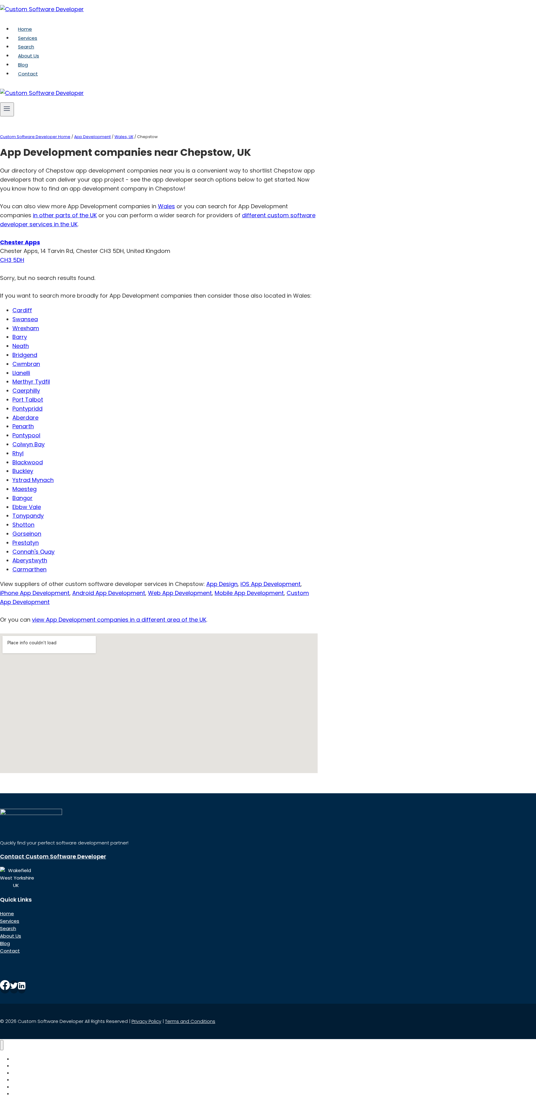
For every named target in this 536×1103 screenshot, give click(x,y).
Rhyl (18, 453)
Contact (28, 73)
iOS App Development (270, 584)
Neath (20, 346)
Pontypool (26, 435)
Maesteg (24, 489)
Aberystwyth (29, 560)
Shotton (23, 525)
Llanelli (21, 373)
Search (26, 46)
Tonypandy (28, 516)
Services (27, 38)
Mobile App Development (249, 593)
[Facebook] (5, 986)
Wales (166, 206)
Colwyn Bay (28, 444)
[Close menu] (1, 1045)
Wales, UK (123, 136)
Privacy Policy (146, 1021)
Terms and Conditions (190, 1021)
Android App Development (108, 593)
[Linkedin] (21, 986)
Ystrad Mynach (33, 480)
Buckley (22, 471)
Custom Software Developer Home (35, 136)
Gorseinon (26, 534)
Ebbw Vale (26, 507)
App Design (222, 584)
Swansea (25, 319)
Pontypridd (27, 408)
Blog (23, 64)
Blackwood (27, 462)
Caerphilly (26, 390)
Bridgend (24, 355)
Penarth (23, 426)
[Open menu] (7, 109)
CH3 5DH (12, 260)
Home (25, 29)
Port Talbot (27, 399)
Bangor (22, 498)
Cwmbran (26, 364)
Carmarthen (29, 569)
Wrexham (25, 328)
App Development (92, 136)
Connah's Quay (33, 552)
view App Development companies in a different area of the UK (119, 620)
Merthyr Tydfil (31, 381)
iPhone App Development (34, 593)
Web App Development (180, 593)
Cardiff (22, 310)
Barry (19, 337)
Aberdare (25, 417)
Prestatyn (25, 543)
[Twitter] (14, 986)
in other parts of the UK (65, 215)
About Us (28, 55)
